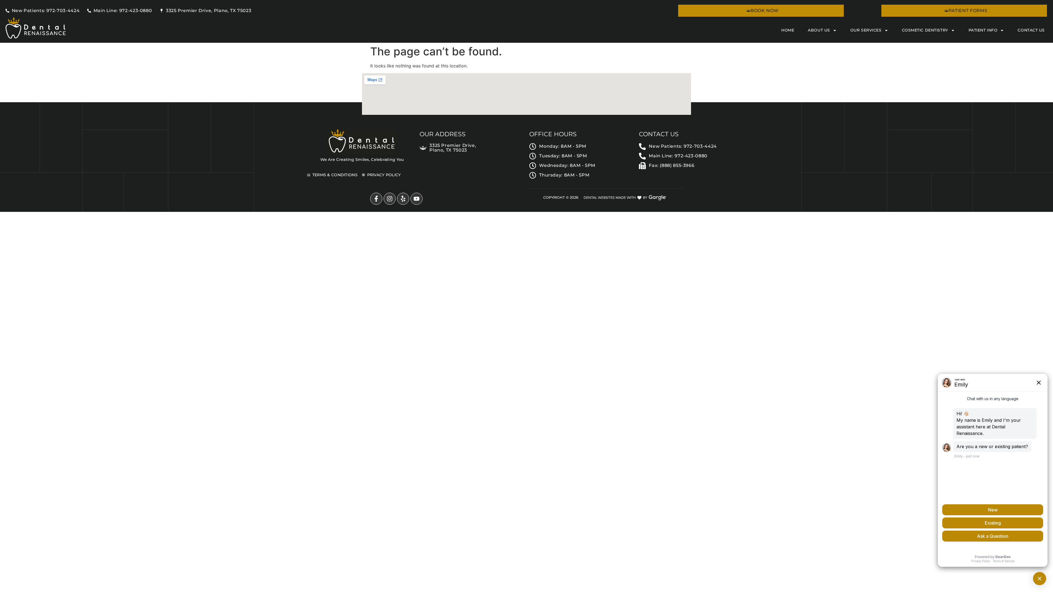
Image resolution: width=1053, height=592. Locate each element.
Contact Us (1031, 30)
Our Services (866, 30)
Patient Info (983, 30)
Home (787, 30)
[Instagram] (390, 199)
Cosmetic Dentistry (925, 30)
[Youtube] (417, 199)
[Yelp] (403, 199)
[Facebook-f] (376, 199)
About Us (819, 30)
